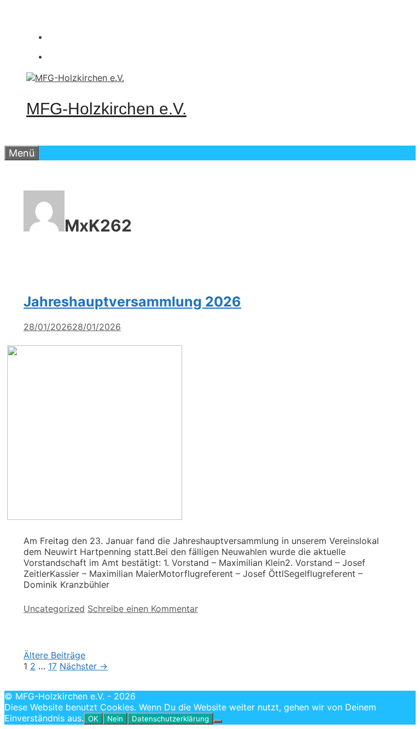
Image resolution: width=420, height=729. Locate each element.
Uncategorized (54, 608)
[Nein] (217, 721)
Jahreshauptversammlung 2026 (132, 301)
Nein (115, 718)
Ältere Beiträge (54, 655)
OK (93, 718)
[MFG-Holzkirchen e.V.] (75, 77)
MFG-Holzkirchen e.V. (106, 109)
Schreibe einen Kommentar (143, 608)
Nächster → (84, 666)
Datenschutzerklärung (170, 718)
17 (52, 666)
